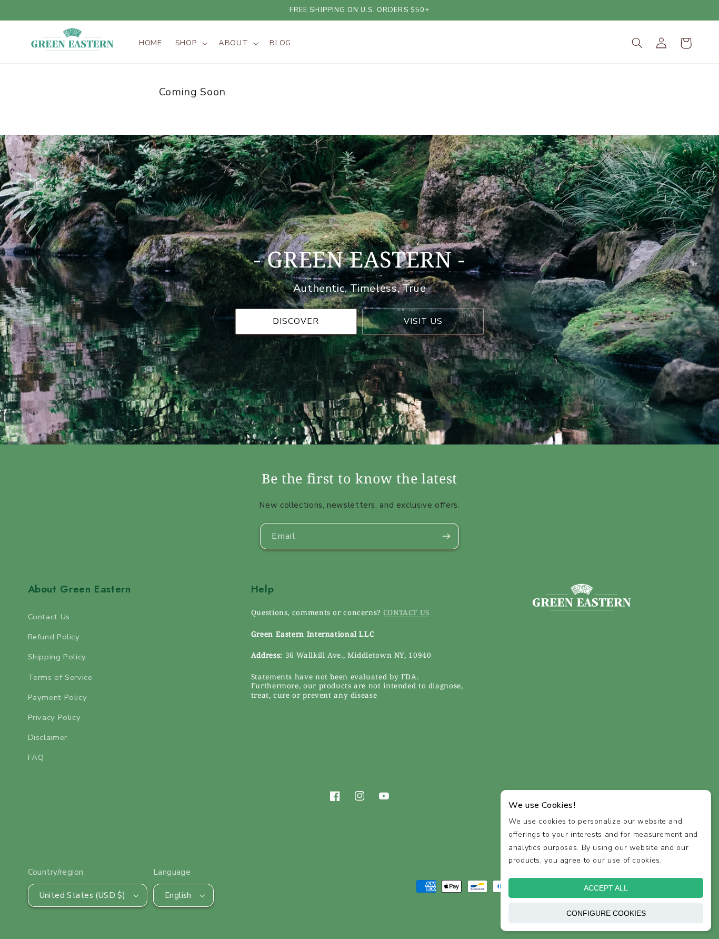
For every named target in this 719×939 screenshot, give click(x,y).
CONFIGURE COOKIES (606, 913)
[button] (190, 43)
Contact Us (49, 616)
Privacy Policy (54, 717)
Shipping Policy (57, 656)
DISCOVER (296, 321)
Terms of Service (60, 677)
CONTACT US (406, 612)
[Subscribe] (446, 536)
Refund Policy (54, 636)
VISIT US (423, 321)
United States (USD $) (82, 895)
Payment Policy (57, 697)
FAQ (36, 757)
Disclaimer (47, 737)
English (178, 895)
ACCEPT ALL (606, 888)
